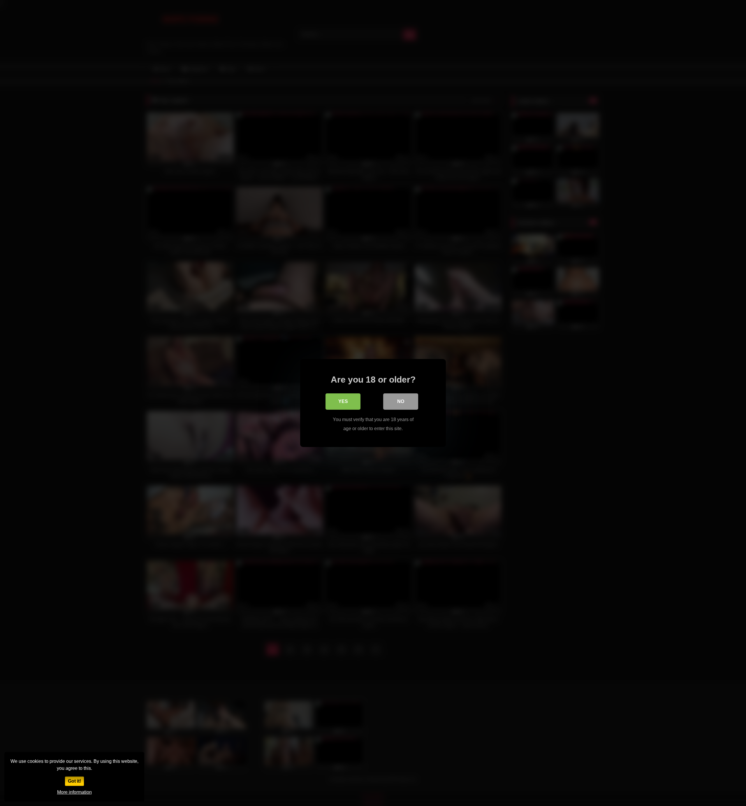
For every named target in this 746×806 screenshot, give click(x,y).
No (400, 401)
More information (74, 792)
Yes (343, 401)
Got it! (74, 781)
